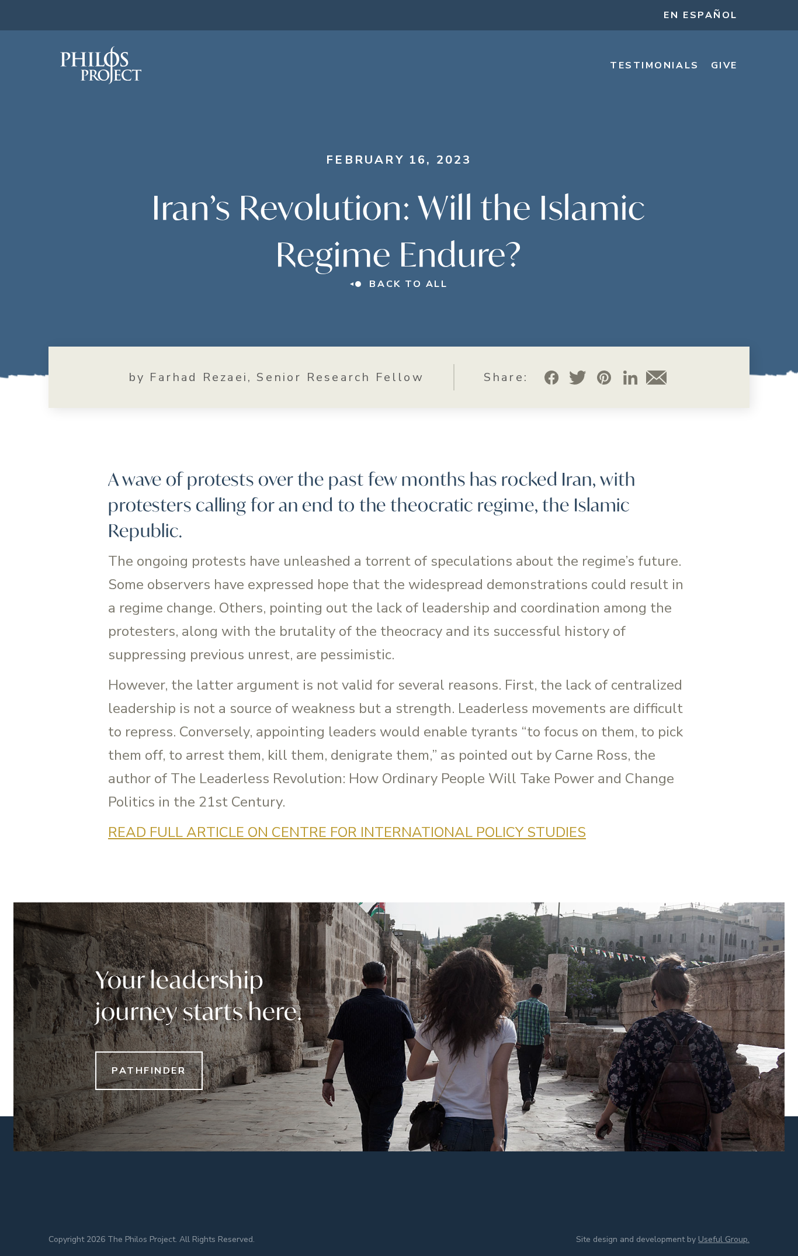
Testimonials (654, 65)
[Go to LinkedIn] (630, 377)
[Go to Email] (656, 377)
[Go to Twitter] (577, 377)
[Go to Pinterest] (604, 377)
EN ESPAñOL (701, 15)
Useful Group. (724, 1239)
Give (724, 65)
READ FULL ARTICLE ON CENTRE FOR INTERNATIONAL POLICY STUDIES (347, 832)
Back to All (408, 284)
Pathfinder (149, 1070)
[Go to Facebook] (551, 377)
